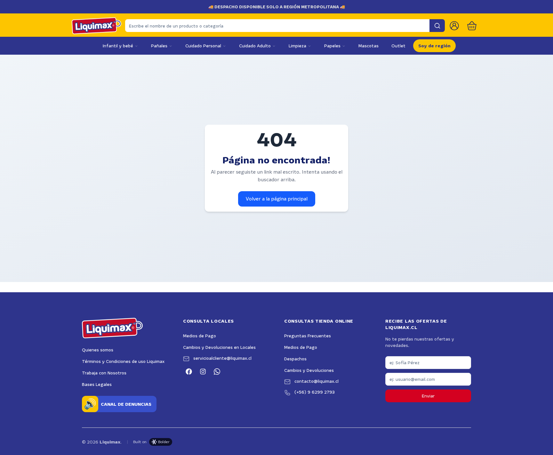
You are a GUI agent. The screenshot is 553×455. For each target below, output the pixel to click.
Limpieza (297, 46)
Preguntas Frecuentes (307, 336)
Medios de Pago (199, 336)
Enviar (428, 396)
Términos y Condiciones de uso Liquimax (123, 361)
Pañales (159, 46)
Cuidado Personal (203, 46)
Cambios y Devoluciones (309, 370)
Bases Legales (97, 384)
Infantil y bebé (118, 46)
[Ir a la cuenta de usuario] (454, 25)
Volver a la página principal (277, 198)
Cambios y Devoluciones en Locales (219, 347)
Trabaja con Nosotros (104, 373)
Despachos (295, 359)
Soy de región (434, 46)
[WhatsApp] (217, 371)
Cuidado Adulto (255, 46)
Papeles (332, 46)
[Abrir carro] (471, 25)
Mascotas (368, 46)
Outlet (398, 46)
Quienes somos (97, 350)
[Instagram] (203, 371)
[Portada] (96, 25)
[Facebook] (189, 371)
